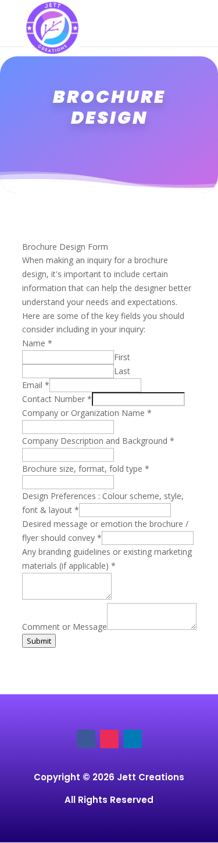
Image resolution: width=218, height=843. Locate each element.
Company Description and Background (98, 440)
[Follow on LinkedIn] (132, 739)
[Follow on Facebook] (86, 739)
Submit (39, 641)
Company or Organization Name (87, 412)
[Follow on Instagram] (109, 739)
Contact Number (57, 398)
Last (122, 370)
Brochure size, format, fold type (85, 468)
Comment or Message (64, 626)
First (122, 357)
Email (35, 384)
